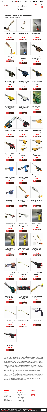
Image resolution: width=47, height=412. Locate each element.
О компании (18, 1)
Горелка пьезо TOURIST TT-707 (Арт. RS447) (10, 344)
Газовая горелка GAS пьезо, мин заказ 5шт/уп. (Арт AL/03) (37, 83)
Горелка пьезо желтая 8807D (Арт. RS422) (23, 154)
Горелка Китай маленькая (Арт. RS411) (10, 34)
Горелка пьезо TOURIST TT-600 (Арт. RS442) (10, 296)
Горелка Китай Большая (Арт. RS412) (23, 34)
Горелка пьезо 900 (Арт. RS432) (23, 177)
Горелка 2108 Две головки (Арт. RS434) (37, 296)
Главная (6, 17)
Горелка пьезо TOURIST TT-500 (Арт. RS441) (37, 273)
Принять (43, 409)
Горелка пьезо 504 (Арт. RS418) (23, 131)
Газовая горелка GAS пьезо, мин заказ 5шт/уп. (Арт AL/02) (10, 107)
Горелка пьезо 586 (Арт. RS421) (10, 154)
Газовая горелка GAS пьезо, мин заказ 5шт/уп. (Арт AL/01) (23, 107)
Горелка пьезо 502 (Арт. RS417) (10, 131)
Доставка (35, 1)
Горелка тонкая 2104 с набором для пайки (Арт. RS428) (37, 250)
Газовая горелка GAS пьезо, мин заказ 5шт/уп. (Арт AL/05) (10, 83)
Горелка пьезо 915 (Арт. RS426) (10, 201)
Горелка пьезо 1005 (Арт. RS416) (37, 106)
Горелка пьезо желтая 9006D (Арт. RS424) (37, 131)
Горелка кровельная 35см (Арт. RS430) (23, 273)
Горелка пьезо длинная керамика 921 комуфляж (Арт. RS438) (10, 225)
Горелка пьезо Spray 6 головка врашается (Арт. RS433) (23, 297)
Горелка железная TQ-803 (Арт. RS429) (10, 273)
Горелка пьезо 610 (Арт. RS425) (36, 175)
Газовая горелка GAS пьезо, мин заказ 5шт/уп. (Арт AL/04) (23, 83)
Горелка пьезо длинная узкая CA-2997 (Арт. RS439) (36, 224)
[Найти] (42, 7)
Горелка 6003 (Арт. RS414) (10, 57)
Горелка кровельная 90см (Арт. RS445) (23, 321)
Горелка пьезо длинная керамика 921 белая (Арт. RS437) (23, 225)
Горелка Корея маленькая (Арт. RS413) (37, 34)
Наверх (5, 392)
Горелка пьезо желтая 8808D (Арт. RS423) (37, 154)
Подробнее (11, 39)
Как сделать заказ (27, 1)
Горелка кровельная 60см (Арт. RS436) (10, 321)
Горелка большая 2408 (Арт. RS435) (36, 201)
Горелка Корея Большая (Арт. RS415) (23, 57)
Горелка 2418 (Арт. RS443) (37, 320)
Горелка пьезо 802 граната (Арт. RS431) (10, 177)
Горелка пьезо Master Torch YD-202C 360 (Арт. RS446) (23, 249)
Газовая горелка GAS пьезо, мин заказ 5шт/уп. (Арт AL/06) (37, 58)
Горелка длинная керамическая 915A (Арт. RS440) (10, 250)
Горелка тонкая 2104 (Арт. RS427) (23, 201)
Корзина (41, 1)
